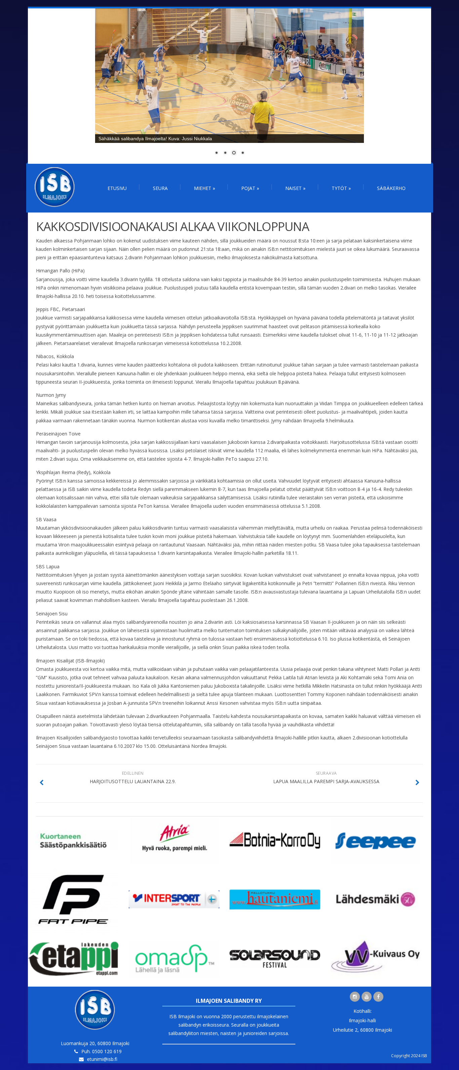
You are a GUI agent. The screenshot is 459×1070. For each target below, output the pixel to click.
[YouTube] (367, 997)
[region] (229, 86)
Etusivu (117, 188)
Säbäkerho (391, 188)
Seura (160, 188)
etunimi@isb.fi (102, 1059)
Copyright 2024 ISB (409, 1056)
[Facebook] (378, 997)
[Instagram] (355, 997)
